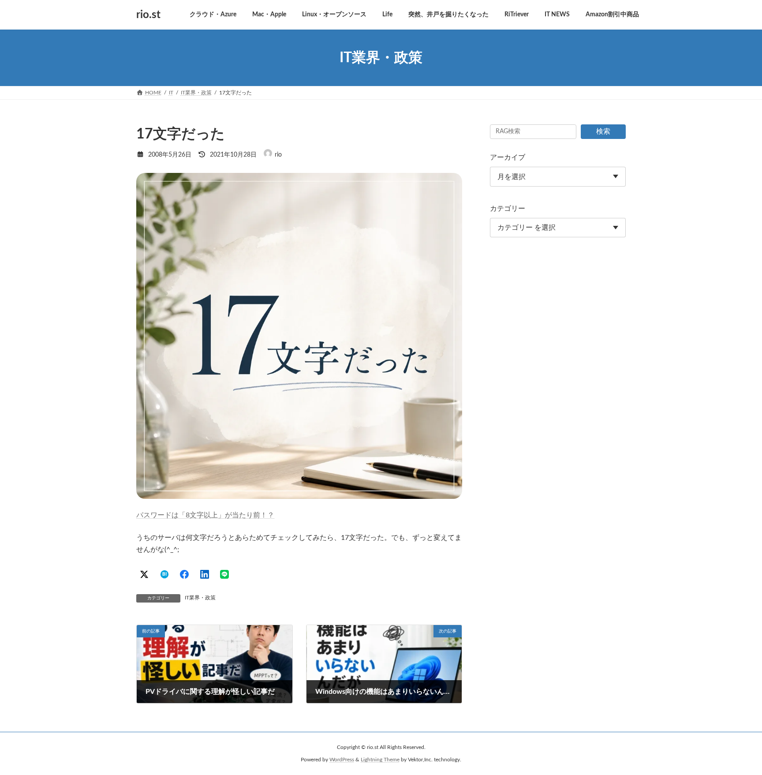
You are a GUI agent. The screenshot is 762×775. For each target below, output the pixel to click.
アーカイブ (507, 157)
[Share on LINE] (224, 574)
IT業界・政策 (200, 597)
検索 (603, 131)
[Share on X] (144, 574)
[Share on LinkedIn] (205, 574)
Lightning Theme (380, 759)
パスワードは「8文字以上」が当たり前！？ (205, 515)
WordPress (341, 759)
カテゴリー (507, 208)
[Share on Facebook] (184, 574)
